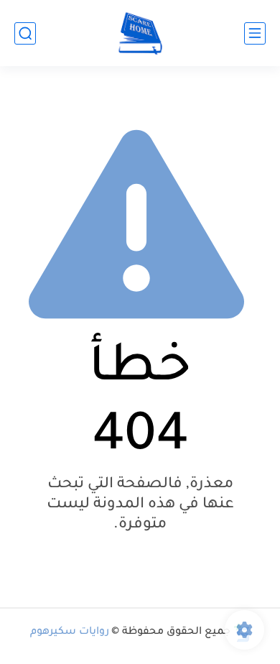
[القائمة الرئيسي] (255, 33)
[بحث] (25, 33)
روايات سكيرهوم (69, 632)
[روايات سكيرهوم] (140, 33)
